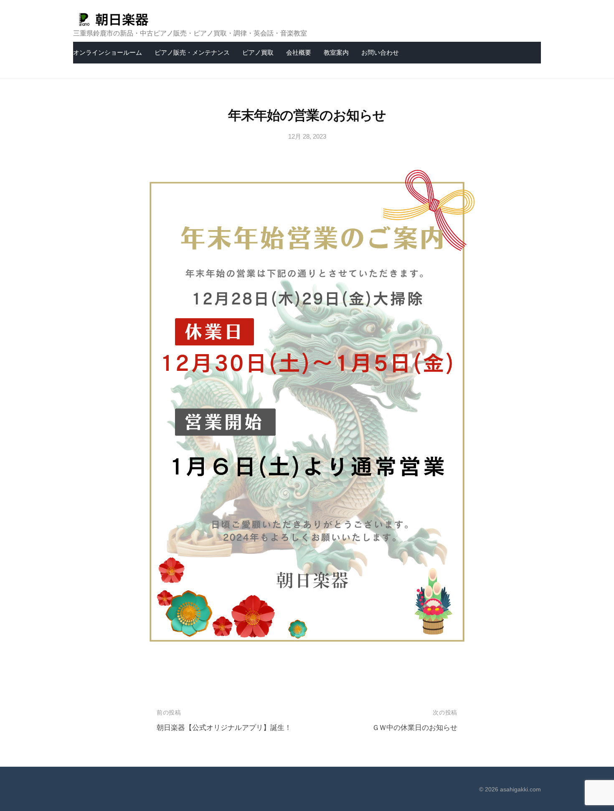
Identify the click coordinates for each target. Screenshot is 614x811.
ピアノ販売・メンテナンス (192, 52)
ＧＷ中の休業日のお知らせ (414, 728)
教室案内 (336, 52)
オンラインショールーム (107, 52)
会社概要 (298, 52)
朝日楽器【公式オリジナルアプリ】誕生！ (224, 728)
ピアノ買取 (258, 52)
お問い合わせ (380, 52)
